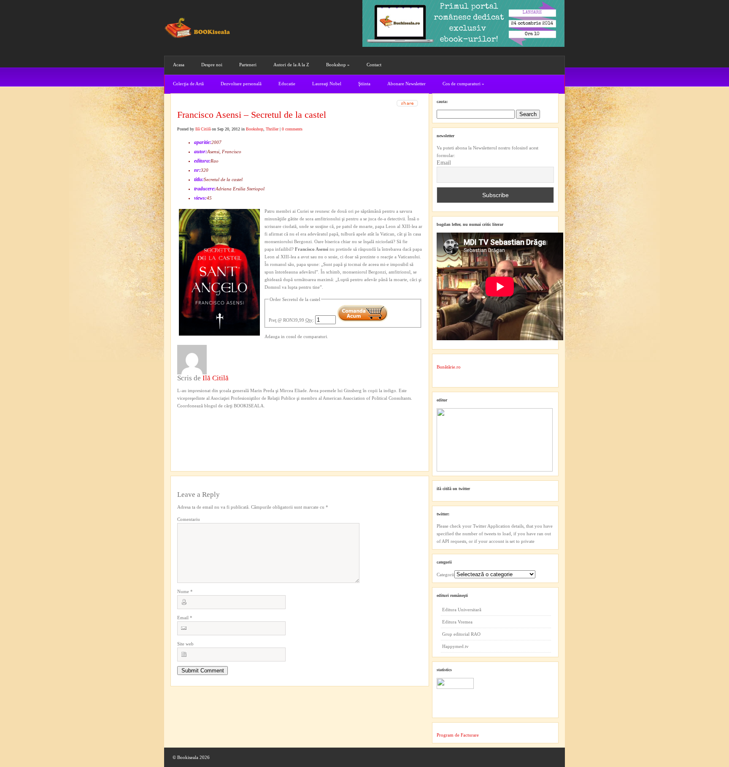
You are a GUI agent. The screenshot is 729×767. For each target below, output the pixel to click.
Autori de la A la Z (291, 64)
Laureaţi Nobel (326, 83)
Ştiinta (364, 83)
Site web (185, 643)
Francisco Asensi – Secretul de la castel (251, 114)
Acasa (178, 64)
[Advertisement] (222, 426)
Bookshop (338, 64)
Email (184, 617)
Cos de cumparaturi (463, 83)
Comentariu (188, 519)
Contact (374, 64)
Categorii (445, 574)
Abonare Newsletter (406, 83)
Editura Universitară (461, 609)
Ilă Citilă (203, 129)
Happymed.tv (455, 646)
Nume (185, 591)
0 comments (292, 129)
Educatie (286, 83)
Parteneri (247, 64)
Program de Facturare (458, 734)
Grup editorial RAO (461, 634)
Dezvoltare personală (241, 83)
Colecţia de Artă (188, 83)
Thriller (272, 129)
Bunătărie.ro (449, 366)
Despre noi (211, 64)
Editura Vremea (457, 621)
